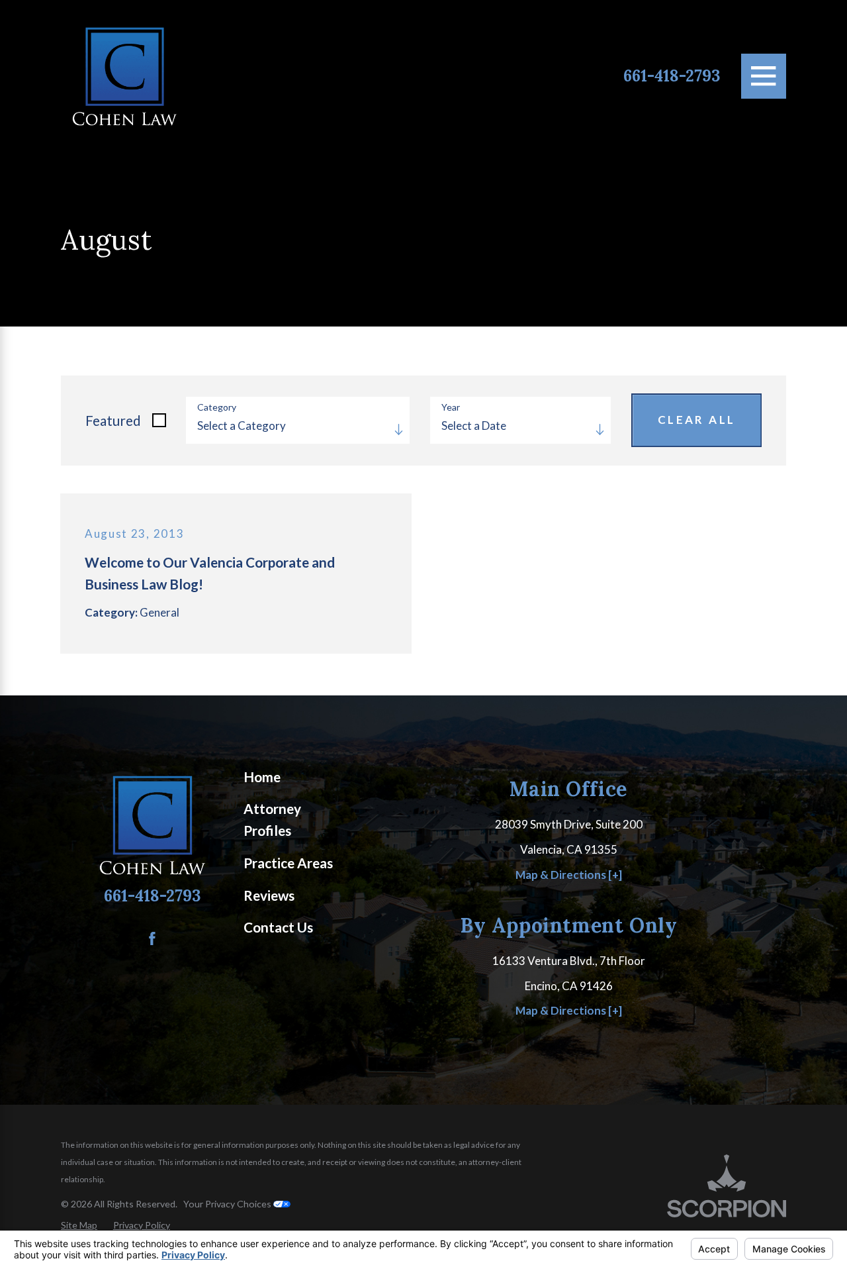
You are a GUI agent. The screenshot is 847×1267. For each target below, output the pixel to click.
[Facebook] (152, 938)
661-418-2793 (672, 76)
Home (262, 777)
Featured (113, 421)
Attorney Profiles (272, 819)
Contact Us (278, 927)
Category (216, 407)
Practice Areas (288, 863)
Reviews (269, 895)
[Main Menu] (763, 76)
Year (450, 407)
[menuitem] (297, 777)
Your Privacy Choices (228, 1203)
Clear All (697, 420)
